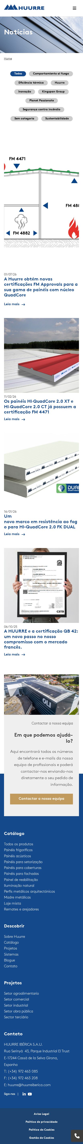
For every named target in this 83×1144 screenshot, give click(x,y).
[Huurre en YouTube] (30, 1094)
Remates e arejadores (21, 909)
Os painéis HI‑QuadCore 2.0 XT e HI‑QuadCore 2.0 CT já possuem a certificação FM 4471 (40, 407)
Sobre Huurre (14, 937)
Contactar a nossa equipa (41, 799)
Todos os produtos (18, 844)
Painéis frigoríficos (18, 850)
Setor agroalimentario (21, 994)
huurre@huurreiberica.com (29, 1085)
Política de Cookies (41, 1129)
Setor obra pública (18, 1011)
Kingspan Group (53, 91)
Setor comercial (16, 1000)
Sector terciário (16, 1017)
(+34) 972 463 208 (23, 1078)
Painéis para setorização (23, 862)
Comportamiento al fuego (51, 73)
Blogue (9, 960)
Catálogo (11, 943)
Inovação (24, 91)
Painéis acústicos (17, 856)
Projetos (10, 949)
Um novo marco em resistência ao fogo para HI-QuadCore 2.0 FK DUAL (40, 522)
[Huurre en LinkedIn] (24, 1094)
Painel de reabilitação (21, 880)
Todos (18, 73)
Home (8, 58)
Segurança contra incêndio (41, 109)
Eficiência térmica (31, 82)
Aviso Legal (41, 1114)
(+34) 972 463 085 (23, 1072)
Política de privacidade (41, 1122)
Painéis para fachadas (21, 874)
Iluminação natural (19, 886)
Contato (10, 966)
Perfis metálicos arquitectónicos (29, 892)
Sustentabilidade (57, 118)
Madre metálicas (17, 898)
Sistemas (11, 955)
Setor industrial (16, 1006)
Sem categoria (24, 118)
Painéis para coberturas (23, 868)
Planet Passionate (41, 100)
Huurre (59, 82)
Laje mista (12, 904)
